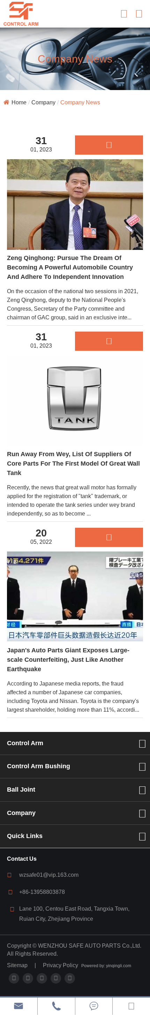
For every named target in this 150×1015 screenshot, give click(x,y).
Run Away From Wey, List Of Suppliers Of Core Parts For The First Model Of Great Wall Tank (73, 463)
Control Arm (25, 743)
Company (43, 102)
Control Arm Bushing (38, 766)
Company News (80, 102)
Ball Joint (21, 789)
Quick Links (25, 835)
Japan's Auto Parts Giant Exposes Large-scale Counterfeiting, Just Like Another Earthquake (68, 660)
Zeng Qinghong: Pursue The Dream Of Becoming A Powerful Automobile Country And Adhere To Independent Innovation (70, 267)
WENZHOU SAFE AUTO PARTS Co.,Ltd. (89, 946)
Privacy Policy (60, 965)
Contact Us (22, 859)
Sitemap (17, 965)
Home (19, 102)
